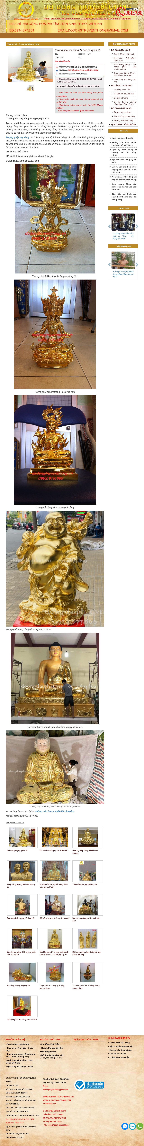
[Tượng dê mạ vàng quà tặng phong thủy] (55, 972)
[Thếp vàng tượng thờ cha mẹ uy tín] (22, 871)
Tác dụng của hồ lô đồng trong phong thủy (86, 987)
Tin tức (124, 131)
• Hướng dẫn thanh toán (120, 1050)
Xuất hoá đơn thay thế (122, 138)
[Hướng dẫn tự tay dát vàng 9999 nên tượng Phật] (55, 871)
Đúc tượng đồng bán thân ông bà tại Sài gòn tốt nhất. (124, 187)
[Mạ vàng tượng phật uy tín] (22, 972)
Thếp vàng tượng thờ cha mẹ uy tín (21, 885)
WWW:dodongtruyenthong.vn (58, 1097)
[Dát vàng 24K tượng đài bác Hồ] (22, 904)
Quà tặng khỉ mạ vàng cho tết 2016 (22, 1019)
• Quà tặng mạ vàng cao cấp (19, 1066)
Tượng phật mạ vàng (29, 44)
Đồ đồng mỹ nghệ (120, 50)
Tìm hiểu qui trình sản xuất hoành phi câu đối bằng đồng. (124, 197)
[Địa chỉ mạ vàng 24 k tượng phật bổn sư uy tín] (22, 938)
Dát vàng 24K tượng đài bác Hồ (20, 918)
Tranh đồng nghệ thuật (124, 54)
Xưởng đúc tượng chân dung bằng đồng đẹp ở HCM (123, 274)
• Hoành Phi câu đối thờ (51, 1048)
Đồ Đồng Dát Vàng (121, 108)
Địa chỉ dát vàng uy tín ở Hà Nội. (54, 851)
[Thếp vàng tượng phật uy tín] (88, 871)
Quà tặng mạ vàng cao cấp (125, 80)
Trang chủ (12, 44)
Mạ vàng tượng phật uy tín (18, 986)
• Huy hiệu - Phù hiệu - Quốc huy (19, 1049)
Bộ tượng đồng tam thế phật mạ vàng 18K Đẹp (86, 953)
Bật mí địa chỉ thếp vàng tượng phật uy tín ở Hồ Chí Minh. (124, 170)
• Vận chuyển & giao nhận (120, 1046)
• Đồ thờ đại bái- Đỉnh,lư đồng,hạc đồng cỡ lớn (51, 1056)
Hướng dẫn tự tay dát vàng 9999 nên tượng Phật (54, 885)
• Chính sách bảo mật (118, 1057)
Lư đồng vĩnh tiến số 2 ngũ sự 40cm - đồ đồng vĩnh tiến (123, 236)
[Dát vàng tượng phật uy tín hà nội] (55, 904)
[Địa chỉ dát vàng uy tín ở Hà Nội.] (55, 837)
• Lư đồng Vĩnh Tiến (49, 1044)
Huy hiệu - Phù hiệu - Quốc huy (125, 59)
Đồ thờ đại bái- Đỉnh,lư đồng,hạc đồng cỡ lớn (125, 103)
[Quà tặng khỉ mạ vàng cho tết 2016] (22, 1006)
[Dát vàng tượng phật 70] (22, 837)
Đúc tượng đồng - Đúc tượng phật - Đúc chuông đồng (125, 66)
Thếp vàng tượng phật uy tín (84, 884)
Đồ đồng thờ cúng (121, 86)
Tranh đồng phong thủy (124, 116)
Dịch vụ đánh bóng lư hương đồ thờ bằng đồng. (124, 152)
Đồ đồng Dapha (121, 98)
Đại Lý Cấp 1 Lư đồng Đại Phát (20, 1119)
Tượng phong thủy (122, 112)
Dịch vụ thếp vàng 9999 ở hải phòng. (85, 852)
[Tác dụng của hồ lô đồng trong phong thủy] (88, 972)
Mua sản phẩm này (62, 61)
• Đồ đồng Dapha (48, 1051)
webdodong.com (49, 1104)
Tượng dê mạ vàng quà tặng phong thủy (52, 987)
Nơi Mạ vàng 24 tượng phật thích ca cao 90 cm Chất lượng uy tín (54, 953)
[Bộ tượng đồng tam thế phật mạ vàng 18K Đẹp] (88, 938)
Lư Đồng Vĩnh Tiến (15, 1123)
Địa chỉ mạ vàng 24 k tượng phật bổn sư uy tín (21, 953)
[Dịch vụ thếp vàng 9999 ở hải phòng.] (88, 837)
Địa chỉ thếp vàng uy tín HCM (124, 161)
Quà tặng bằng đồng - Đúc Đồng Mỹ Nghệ (125, 74)
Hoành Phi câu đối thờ (124, 94)
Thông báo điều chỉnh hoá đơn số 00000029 (124, 143)
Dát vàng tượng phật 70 (17, 851)
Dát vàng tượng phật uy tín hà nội (54, 918)
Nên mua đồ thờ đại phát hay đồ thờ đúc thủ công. (124, 178)
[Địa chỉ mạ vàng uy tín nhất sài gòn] (88, 904)
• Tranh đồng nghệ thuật (17, 1044)
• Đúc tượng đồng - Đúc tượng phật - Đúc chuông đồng (20, 1055)
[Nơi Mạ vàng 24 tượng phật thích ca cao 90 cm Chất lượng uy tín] (55, 938)
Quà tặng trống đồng (123, 124)
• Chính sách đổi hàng (119, 1043)
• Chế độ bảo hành (117, 1054)
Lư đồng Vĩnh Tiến (122, 90)
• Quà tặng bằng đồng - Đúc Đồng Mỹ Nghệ (19, 1061)
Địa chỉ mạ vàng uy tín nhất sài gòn (85, 919)
